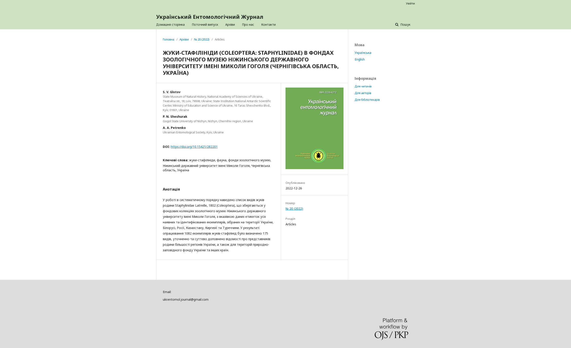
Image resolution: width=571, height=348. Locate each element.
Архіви (230, 24)
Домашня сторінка (170, 24)
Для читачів (363, 86)
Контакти (268, 24)
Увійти (410, 3)
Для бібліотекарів (367, 100)
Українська (363, 52)
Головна (168, 39)
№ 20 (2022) (201, 39)
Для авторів (363, 93)
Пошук (404, 24)
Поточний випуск (205, 24)
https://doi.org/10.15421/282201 (194, 147)
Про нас (248, 24)
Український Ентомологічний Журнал (209, 16)
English (360, 59)
